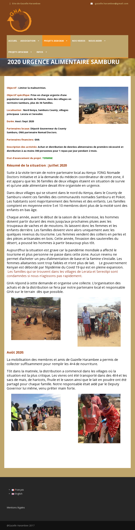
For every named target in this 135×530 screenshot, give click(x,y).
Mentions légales (16, 507)
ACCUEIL (12, 40)
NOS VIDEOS (78, 40)
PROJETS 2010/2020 (18, 51)
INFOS (40, 51)
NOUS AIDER (95, 40)
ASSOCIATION (27, 40)
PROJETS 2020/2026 (54, 40)
